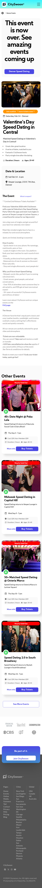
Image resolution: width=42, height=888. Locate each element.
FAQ (5, 812)
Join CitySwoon (21, 759)
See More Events (21, 704)
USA (31, 791)
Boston (19, 822)
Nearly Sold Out (21, 382)
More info (11, 449)
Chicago (19, 814)
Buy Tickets (27, 449)
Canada (32, 794)
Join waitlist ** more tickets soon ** (20, 111)
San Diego (20, 796)
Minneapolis (21, 848)
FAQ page (6, 305)
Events (6, 794)
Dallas (18, 840)
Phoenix (19, 856)
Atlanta (19, 858)
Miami (18, 825)
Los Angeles (21, 794)
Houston (19, 838)
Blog (5, 817)
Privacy (6, 809)
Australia (32, 799)
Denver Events (11, 13)
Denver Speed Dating (19, 72)
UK (30, 796)
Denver (19, 853)
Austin (19, 835)
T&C (5, 804)
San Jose (19, 807)
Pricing (6, 814)
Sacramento (21, 804)
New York (20, 791)
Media (6, 799)
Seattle (19, 817)
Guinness (7, 801)
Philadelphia (21, 820)
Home (5, 791)
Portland (19, 851)
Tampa (18, 833)
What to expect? (26, 196)
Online (6, 796)
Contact (6, 807)
